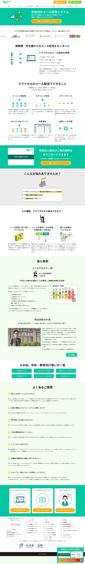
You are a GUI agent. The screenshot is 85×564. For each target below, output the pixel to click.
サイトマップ (66, 528)
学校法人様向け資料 (42, 510)
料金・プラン (60, 6)
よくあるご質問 (68, 6)
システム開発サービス (32, 530)
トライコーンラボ (67, 537)
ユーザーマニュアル (50, 530)
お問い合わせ (76, 2)
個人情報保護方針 (67, 524)
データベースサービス (32, 522)
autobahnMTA (66, 535)
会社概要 (65, 522)
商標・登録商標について (69, 526)
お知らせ (65, 520)
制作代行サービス (31, 532)
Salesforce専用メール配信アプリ (70, 531)
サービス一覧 (18, 6)
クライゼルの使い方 (28, 6)
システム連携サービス (32, 528)
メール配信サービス (32, 524)
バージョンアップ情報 (50, 535)
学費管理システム (21, 371)
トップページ (9, 26)
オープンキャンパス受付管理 (44, 376)
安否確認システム (21, 376)
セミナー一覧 (48, 539)
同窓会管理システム (66, 376)
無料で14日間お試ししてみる (46, 21)
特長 (9, 6)
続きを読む (71, 355)
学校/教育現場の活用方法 (27, 26)
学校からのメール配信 (44, 371)
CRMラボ (76, 6)
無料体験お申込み (61, 2)
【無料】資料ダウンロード (56, 163)
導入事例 (53, 6)
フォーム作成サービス (32, 526)
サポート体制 (48, 537)
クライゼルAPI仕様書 (50, 532)
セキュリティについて (50, 526)
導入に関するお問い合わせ (65, 510)
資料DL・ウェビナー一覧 (41, 6)
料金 (46, 520)
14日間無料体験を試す (20, 510)
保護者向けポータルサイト (66, 371)
